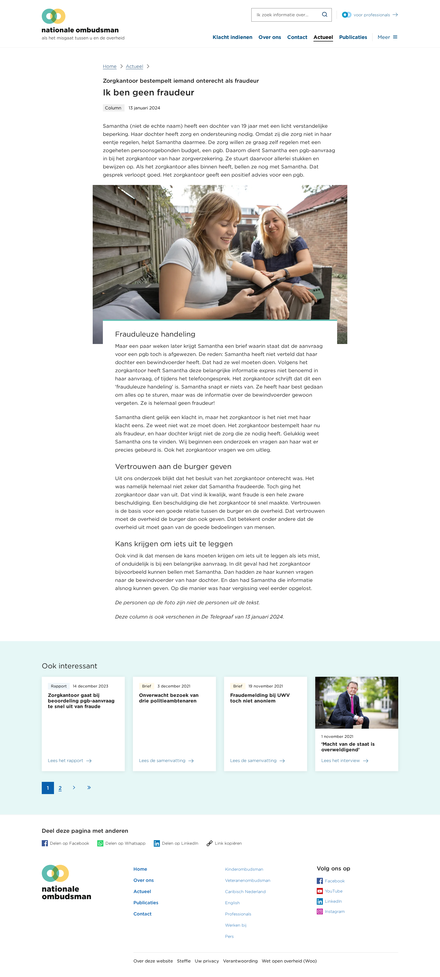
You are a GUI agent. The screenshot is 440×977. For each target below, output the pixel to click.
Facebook (335, 881)
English (232, 902)
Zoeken (325, 15)
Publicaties (353, 37)
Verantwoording (240, 961)
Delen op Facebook (69, 843)
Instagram (335, 911)
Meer (384, 37)
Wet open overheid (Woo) (289, 961)
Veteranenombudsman (247, 880)
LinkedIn (333, 901)
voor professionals (372, 14)
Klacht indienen (232, 37)
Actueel (323, 37)
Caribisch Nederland (245, 891)
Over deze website (153, 961)
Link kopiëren (228, 843)
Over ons (269, 37)
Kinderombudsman (244, 869)
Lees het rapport (65, 761)
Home (140, 869)
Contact (297, 37)
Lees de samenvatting (162, 761)
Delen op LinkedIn (180, 843)
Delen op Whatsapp (125, 843)
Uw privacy (207, 961)
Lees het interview (340, 760)
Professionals (238, 914)
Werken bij (235, 925)
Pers (229, 936)
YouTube (333, 891)
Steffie (184, 961)
